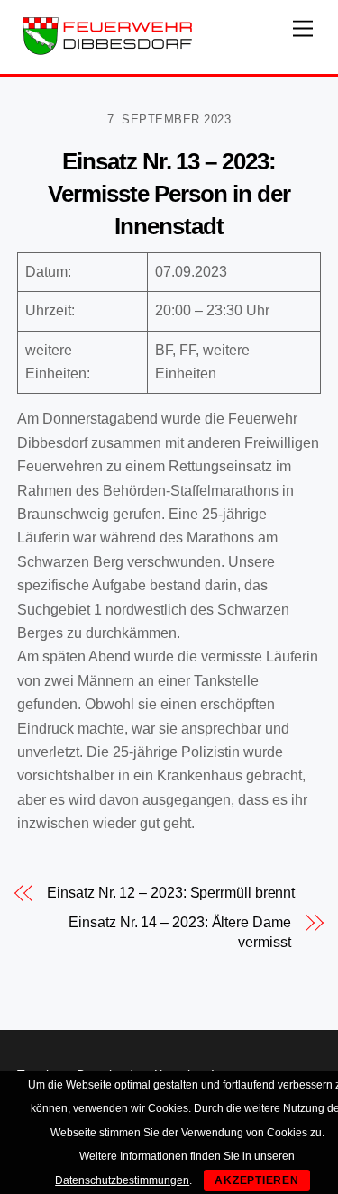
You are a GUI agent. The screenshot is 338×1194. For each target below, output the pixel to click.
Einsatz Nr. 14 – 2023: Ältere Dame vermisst (179, 932)
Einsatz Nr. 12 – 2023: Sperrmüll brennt (171, 892)
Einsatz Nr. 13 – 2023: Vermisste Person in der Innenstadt (168, 194)
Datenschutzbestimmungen (122, 1180)
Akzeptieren (257, 1180)
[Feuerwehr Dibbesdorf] (107, 51)
